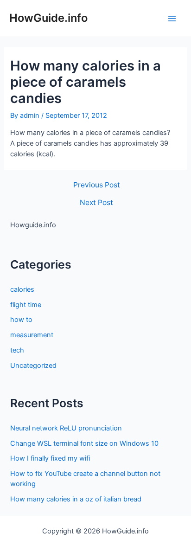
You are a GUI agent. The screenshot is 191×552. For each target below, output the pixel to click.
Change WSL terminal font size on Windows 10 (84, 443)
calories (22, 289)
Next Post (96, 202)
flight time (25, 305)
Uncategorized (33, 365)
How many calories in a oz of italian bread (75, 499)
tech (17, 350)
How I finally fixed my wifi (50, 458)
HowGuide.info (48, 18)
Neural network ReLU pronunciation (66, 428)
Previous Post (96, 185)
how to (21, 319)
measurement (31, 335)
